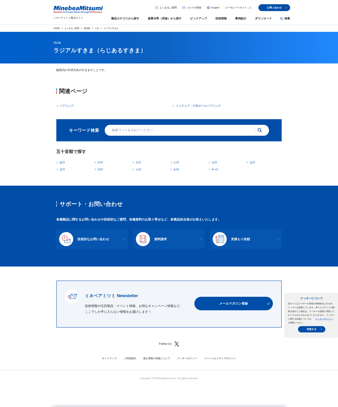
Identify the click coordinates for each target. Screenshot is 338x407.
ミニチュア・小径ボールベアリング (198, 105)
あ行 (62, 162)
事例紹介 (240, 18)
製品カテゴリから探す (125, 18)
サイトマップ (109, 358)
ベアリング (67, 105)
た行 (176, 162)
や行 (100, 169)
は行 (252, 162)
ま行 (62, 169)
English (215, 7)
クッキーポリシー (323, 319)
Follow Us (165, 343)
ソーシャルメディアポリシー (220, 358)
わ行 (176, 169)
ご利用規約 (130, 358)
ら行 (97, 28)
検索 (287, 18)
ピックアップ (198, 18)
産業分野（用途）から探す (165, 18)
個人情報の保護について (156, 358)
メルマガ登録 (194, 7)
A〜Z (215, 169)
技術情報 (221, 18)
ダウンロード (263, 18)
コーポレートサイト (236, 7)
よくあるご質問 (168, 7)
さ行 (138, 162)
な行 (214, 162)
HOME (57, 28)
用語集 (87, 28)
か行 (100, 162)
